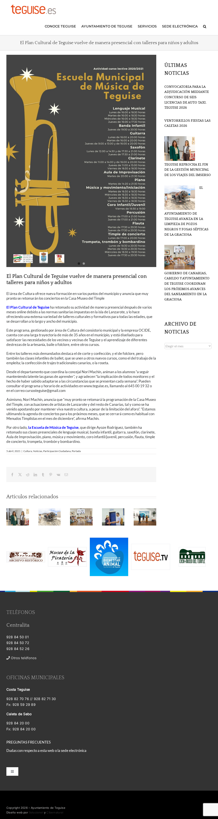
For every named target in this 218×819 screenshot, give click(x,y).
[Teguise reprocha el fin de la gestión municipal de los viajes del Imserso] (179, 148)
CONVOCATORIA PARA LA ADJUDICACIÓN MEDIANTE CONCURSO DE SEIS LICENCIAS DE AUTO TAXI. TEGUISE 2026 (186, 97)
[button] (204, 26)
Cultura (27, 451)
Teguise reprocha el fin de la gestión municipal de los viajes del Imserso (187, 170)
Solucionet (36, 812)
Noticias (37, 451)
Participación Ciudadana (57, 451)
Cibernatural (54, 812)
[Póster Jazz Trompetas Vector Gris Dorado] (81, 161)
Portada (76, 451)
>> (26, 658)
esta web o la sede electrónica (63, 750)
